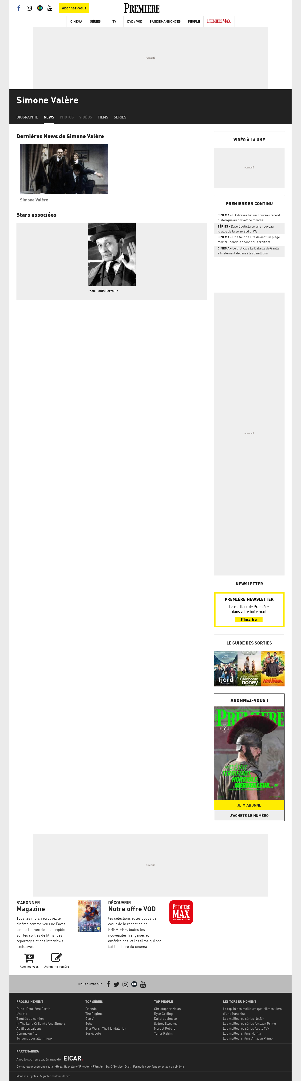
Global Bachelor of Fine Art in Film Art (79, 1066)
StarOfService (114, 1066)
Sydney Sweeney (165, 1023)
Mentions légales (27, 1076)
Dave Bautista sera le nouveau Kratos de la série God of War (246, 228)
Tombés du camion (30, 1018)
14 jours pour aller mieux (34, 1038)
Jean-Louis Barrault (103, 291)
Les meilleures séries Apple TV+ (246, 1028)
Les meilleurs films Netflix (242, 1033)
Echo (88, 1023)
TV (114, 21)
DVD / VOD (134, 21)
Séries (95, 21)
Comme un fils (26, 1033)
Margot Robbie (164, 1028)
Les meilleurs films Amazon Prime (248, 1038)
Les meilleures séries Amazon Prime (249, 1023)
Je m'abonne (249, 805)
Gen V (89, 1018)
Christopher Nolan (167, 1009)
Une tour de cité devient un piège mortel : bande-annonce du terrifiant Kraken (249, 240)
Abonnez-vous (74, 8)
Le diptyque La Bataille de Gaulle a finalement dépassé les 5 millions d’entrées (248, 251)
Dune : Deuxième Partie (33, 1009)
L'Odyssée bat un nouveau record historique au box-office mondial (249, 217)
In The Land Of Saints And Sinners (41, 1023)
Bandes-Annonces (165, 21)
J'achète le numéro (249, 815)
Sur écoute (93, 1033)
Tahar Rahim (163, 1033)
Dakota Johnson (165, 1018)
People (194, 21)
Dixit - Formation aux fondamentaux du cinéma (154, 1066)
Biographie (27, 117)
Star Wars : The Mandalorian (105, 1028)
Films (103, 117)
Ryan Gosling (163, 1014)
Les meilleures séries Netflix (243, 1018)
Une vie (21, 1014)
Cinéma (76, 21)
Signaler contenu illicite (55, 1076)
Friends (91, 1009)
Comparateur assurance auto (34, 1066)
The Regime (94, 1014)
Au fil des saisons (29, 1028)
